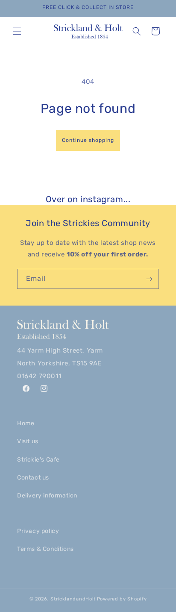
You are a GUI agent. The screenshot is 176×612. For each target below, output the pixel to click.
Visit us (27, 441)
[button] (17, 31)
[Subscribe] (149, 279)
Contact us (33, 477)
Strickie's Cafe (38, 459)
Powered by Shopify (122, 599)
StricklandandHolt (73, 599)
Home (25, 423)
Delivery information (47, 495)
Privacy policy (38, 531)
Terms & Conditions (45, 549)
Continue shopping (88, 140)
